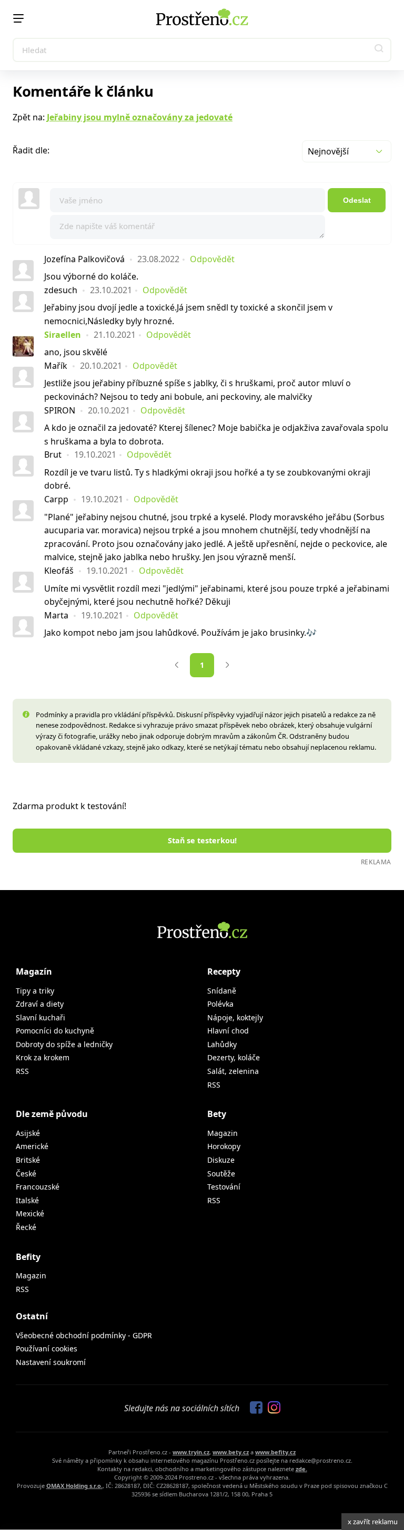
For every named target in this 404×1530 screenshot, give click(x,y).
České (26, 1173)
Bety (216, 1114)
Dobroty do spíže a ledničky (64, 1044)
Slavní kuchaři (40, 1017)
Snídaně (221, 991)
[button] (379, 50)
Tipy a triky (35, 991)
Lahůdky (222, 1044)
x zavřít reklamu (373, 1521)
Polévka (220, 1004)
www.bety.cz (231, 1452)
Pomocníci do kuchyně (55, 1031)
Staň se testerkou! (202, 840)
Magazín (34, 971)
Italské (27, 1200)
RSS (22, 1071)
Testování (223, 1187)
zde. (301, 1469)
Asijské (28, 1133)
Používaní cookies (46, 1348)
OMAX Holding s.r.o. (74, 1486)
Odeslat (357, 200)
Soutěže (221, 1173)
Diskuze (221, 1160)
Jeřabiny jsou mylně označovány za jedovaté (140, 117)
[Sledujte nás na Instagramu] (271, 1408)
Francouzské (37, 1187)
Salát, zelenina (233, 1071)
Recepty (223, 971)
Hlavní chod (228, 1031)
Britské (28, 1160)
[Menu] (18, 18)
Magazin (222, 1133)
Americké (32, 1146)
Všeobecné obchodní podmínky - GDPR (84, 1335)
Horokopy (223, 1146)
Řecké (26, 1227)
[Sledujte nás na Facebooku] (253, 1408)
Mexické (30, 1213)
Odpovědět (212, 259)
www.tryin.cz (191, 1452)
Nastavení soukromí (51, 1362)
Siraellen (62, 334)
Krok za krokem (42, 1057)
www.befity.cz (275, 1452)
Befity (28, 1257)
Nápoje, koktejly (235, 1017)
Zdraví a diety (40, 1004)
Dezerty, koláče (233, 1057)
